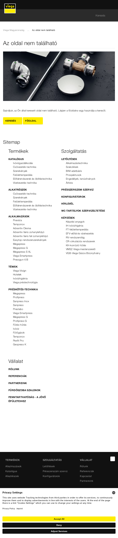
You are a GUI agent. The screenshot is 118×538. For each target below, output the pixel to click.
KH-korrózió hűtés (76, 245)
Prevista (17, 220)
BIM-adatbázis (74, 170)
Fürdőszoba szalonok (24, 390)
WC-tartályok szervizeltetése (83, 210)
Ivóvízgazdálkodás (23, 163)
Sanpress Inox (21, 301)
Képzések (68, 217)
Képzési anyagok (75, 221)
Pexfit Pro (18, 340)
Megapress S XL (22, 251)
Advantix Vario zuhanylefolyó (28, 232)
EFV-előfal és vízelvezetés (80, 233)
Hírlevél (67, 203)
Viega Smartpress (22, 255)
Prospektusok (73, 174)
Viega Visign (19, 270)
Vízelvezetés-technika (25, 182)
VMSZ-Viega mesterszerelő (81, 249)
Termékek (12, 459)
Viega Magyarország (13, 30)
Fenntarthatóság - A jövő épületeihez (27, 399)
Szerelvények (20, 170)
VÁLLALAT (86, 459)
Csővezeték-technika (24, 166)
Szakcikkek (72, 166)
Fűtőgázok (19, 332)
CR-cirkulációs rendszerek (80, 241)
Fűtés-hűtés (19, 324)
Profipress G (20, 320)
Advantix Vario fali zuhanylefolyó (30, 236)
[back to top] (112, 459)
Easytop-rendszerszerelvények (29, 239)
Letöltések (69, 159)
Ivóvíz (16, 328)
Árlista (69, 182)
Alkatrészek (17, 189)
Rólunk (13, 369)
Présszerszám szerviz (77, 189)
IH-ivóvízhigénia (74, 225)
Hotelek (17, 274)
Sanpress (18, 305)
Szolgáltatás (52, 459)
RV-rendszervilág (75, 237)
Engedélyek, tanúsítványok (80, 178)
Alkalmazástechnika (77, 163)
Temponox (19, 224)
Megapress (19, 243)
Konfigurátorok (73, 196)
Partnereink (17, 383)
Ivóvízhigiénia (20, 278)
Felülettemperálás (23, 174)
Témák (13, 266)
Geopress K (19, 344)
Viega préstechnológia (25, 282)
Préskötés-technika (23, 289)
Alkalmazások (19, 216)
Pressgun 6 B (20, 259)
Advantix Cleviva (22, 228)
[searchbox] (56, 15)
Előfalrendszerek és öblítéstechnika (32, 178)
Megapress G (20, 247)
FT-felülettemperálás (77, 229)
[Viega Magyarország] (10, 4)
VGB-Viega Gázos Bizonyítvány (83, 253)
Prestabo (18, 309)
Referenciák (17, 376)
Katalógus (16, 159)
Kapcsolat (86, 476)
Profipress (18, 297)
